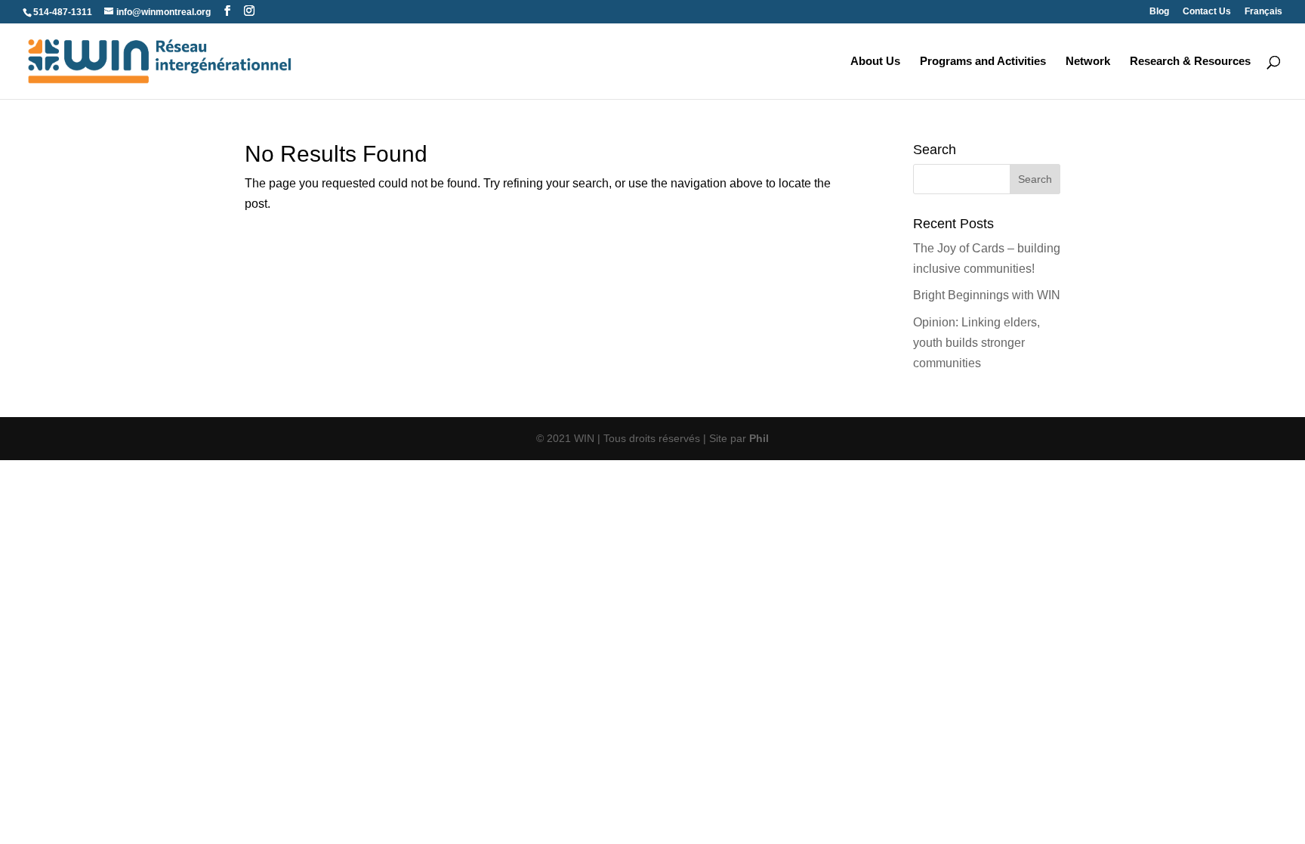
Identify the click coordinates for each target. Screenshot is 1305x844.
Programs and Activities (983, 61)
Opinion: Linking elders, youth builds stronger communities (976, 342)
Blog (1159, 12)
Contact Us (1207, 12)
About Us (875, 61)
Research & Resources (1190, 61)
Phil (759, 438)
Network (1088, 61)
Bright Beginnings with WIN (986, 295)
